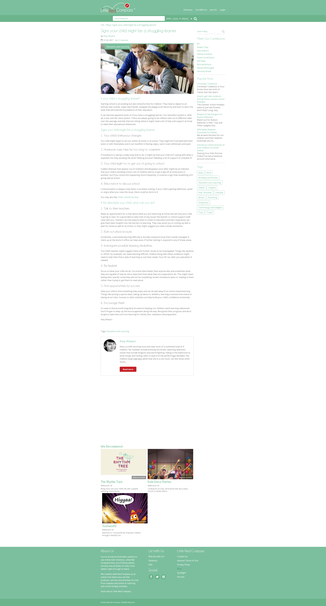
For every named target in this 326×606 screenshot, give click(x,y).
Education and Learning (117, 46)
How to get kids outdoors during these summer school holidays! (210, 99)
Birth (209, 172)
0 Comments (123, 40)
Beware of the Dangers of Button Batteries (209, 116)
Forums (180, 576)
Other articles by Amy (128, 197)
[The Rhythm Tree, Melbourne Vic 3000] (123, 474)
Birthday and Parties (208, 177)
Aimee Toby (202, 47)
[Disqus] (147, 410)
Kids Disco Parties (159, 481)
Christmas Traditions (207, 83)
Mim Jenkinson (204, 64)
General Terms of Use (187, 560)
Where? (185, 18)
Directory (188, 9)
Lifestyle (219, 192)
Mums (201, 197)
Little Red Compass (118, 6)
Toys (200, 212)
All (198, 43)
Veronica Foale (204, 71)
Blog (179, 568)
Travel (209, 212)
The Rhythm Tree (112, 481)
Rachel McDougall (205, 67)
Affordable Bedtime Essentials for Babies (207, 131)
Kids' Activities (205, 192)
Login (222, 9)
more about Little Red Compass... (116, 591)
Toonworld (109, 526)
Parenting (212, 197)
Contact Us (182, 556)
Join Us (213, 9)
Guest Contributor (206, 57)
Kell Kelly (201, 61)
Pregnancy (203, 202)
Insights (212, 187)
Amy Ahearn (109, 36)
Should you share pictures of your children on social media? (211, 147)
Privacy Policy (183, 564)
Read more (128, 369)
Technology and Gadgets (210, 207)
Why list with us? (156, 556)
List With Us (201, 9)
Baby (200, 172)
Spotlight (181, 572)
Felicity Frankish (204, 54)
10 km (175, 18)
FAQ (150, 564)
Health (201, 187)
